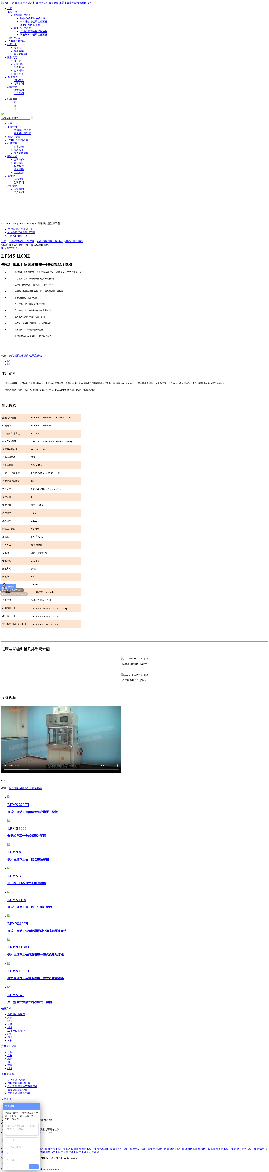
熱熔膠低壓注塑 (22, 15)
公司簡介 (19, 60)
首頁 (9, 8)
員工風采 (19, 74)
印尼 (158, 1149)
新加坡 (142, 1149)
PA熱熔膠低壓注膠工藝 (32, 18)
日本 (73, 1149)
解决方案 (19, 51)
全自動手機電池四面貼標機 (22, 1086)
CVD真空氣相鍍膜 (17, 41)
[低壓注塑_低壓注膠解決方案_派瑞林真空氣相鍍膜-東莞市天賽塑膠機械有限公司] (46, 2)
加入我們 (19, 93)
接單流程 (19, 47)
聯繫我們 (12, 87)
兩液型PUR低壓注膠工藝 (33, 34)
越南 (192, 1149)
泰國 (104, 1149)
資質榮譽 (19, 70)
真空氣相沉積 (8, 1046)
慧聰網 (74, 1152)
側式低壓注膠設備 (19, 355)
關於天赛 (12, 57)
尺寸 (9, 248)
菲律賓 (175, 1149)
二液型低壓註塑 (16, 1030)
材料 (9, 1024)
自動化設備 (13, 38)
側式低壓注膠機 (74, 241)
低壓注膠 (12, 11)
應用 (9, 1055)
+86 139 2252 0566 (42, 1132)
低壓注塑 (6, 1008)
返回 (14, 248)
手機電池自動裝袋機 (18, 1093)
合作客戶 (19, 67)
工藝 (9, 1052)
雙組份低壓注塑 (22, 28)
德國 (226, 1149)
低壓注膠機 (35, 355)
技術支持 (12, 44)
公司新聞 (19, 83)
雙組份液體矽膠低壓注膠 (33, 31)
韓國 (89, 1149)
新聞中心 (12, 77)
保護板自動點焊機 (17, 1089)
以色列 (209, 1149)
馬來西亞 (123, 1149)
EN (15, 109)
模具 (9, 1021)
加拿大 (56, 1149)
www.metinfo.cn (51, 1169)
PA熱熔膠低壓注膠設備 (50, 241)
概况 (3, 248)
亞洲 (91, 1152)
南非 (57, 1152)
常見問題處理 (21, 54)
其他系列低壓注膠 (30, 25)
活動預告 (19, 80)
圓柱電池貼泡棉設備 (18, 1083)
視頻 (9, 1027)
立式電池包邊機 (16, 1080)
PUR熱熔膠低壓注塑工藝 (33, 21)
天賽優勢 (19, 64)
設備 (9, 1017)
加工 (9, 1062)
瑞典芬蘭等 (245, 1149)
